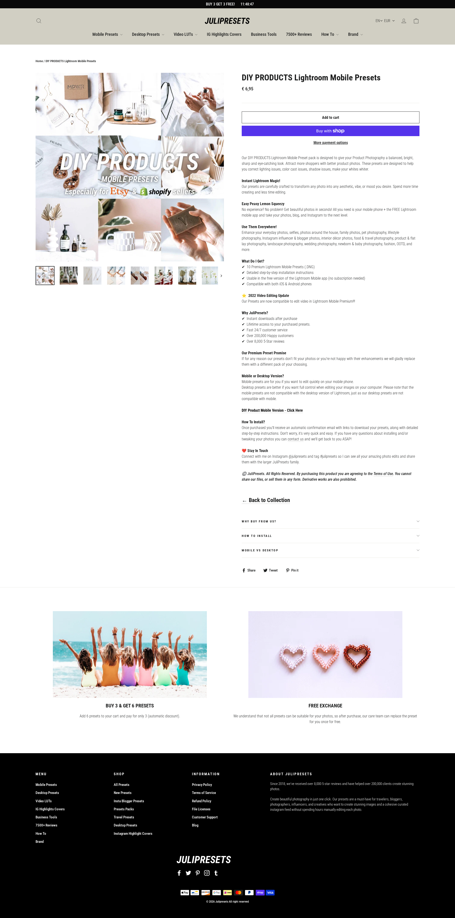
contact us (296, 439)
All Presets (121, 785)
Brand (353, 34)
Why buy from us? (259, 521)
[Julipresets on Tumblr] (216, 873)
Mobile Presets (105, 34)
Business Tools (264, 34)
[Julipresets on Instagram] (207, 873)
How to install (257, 536)
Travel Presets (124, 817)
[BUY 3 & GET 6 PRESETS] (130, 654)
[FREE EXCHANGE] (325, 654)
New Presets (123, 793)
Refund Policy (201, 801)
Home (39, 61)
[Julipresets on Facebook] (179, 873)
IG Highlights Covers (224, 34)
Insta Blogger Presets (129, 801)
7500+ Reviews (299, 34)
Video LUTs (184, 34)
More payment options (331, 142)
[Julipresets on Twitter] (188, 873)
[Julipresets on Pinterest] (197, 873)
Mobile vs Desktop (260, 550)
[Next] (221, 275)
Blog (195, 825)
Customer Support (205, 817)
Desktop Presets (146, 34)
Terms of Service (204, 793)
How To (328, 34)
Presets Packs (124, 809)
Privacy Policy (202, 785)
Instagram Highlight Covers (133, 833)
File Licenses (201, 809)
